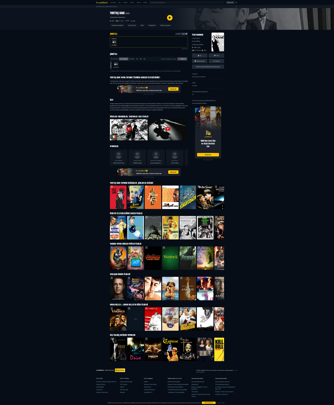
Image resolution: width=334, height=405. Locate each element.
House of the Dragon (126, 381)
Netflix (146, 381)
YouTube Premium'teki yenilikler (177, 389)
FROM (122, 387)
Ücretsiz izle (132, 25)
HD (141, 59)
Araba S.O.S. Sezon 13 (221, 394)
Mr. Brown (99, 389)
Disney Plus (147, 387)
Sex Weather (100, 387)
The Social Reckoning (197, 381)
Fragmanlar (152, 25)
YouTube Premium (149, 389)
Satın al (114, 38)
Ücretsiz (131, 59)
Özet (142, 25)
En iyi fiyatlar (124, 59)
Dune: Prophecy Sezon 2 (222, 381)
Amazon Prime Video (150, 384)
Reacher (122, 392)
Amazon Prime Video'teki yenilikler (178, 384)
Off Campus (123, 384)
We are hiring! (120, 370)
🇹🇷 (181, 59)
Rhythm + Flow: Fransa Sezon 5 (224, 391)
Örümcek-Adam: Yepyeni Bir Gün (106, 381)
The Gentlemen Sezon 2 (222, 384)
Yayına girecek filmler (197, 378)
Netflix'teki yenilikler (174, 381)
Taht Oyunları (124, 389)
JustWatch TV (148, 392)
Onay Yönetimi (200, 372)
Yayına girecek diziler (221, 378)
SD (144, 59)
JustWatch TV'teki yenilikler (176, 392)
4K (137, 59)
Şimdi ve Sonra (100, 384)
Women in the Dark (102, 392)
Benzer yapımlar (165, 25)
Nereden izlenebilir (117, 25)
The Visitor (194, 391)
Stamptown (194, 384)
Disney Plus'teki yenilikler (175, 387)
